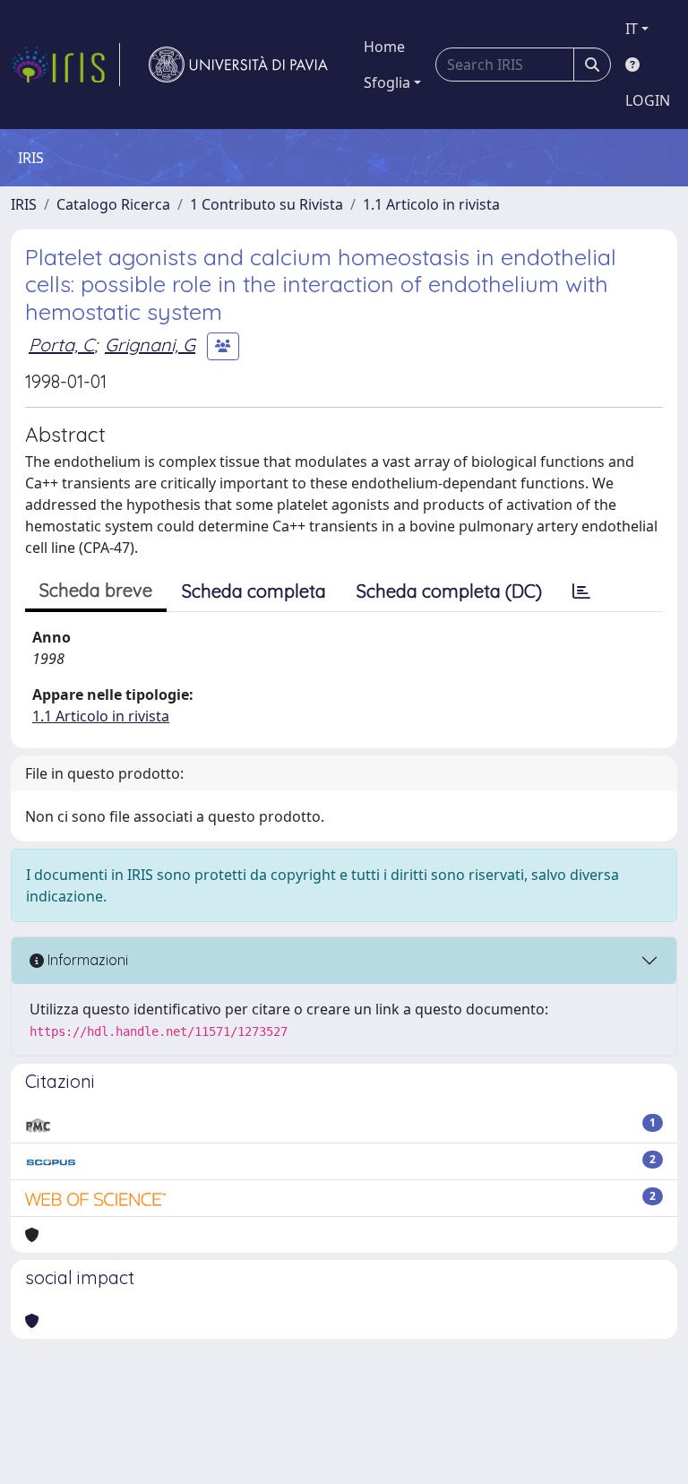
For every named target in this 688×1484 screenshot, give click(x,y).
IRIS (24, 204)
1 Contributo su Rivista (266, 204)
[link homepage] (65, 64)
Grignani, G (150, 344)
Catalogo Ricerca (113, 204)
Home (384, 46)
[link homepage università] (238, 64)
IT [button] (631, 29)
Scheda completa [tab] (254, 591)
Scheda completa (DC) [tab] (449, 591)
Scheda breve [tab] (95, 590)
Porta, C (61, 344)
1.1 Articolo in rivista (431, 204)
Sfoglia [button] (387, 82)
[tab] (581, 591)
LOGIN (647, 100)
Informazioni (86, 960)
